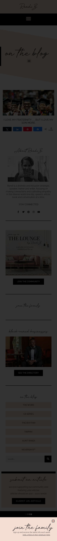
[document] (28, 270)
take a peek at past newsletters (36, 535)
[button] (53, 521)
